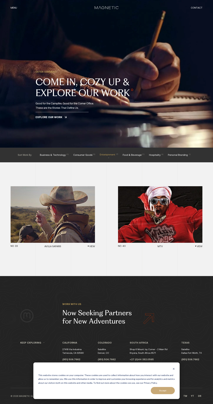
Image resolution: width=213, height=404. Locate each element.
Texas (185, 342)
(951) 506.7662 (71, 359)
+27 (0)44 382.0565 (142, 359)
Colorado (105, 342)
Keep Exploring (30, 342)
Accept (162, 390)
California (69, 342)
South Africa (139, 342)
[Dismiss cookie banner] (174, 369)
